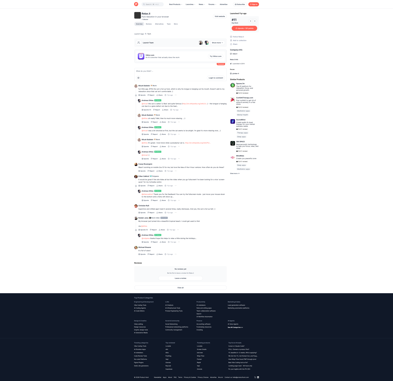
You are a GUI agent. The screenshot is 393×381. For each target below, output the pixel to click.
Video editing (138, 324)
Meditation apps (243, 111)
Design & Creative (140, 321)
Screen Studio (201, 349)
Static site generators (141, 366)
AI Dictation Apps (140, 349)
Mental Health (242, 115)
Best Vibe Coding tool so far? (238, 362)
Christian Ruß (143, 206)
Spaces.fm (240, 83)
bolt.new (200, 352)
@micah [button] (145, 104)
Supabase (169, 369)
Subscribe (241, 4)
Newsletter (157, 377)
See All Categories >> (235, 327)
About (170, 377)
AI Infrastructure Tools (172, 308)
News (201, 4)
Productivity (201, 302)
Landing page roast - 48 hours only (240, 366)
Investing (200, 330)
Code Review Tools (140, 356)
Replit (199, 362)
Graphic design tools (141, 330)
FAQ (175, 377)
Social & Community (172, 321)
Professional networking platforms (176, 327)
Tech (149, 34)
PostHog (168, 356)
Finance (199, 321)
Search (199, 314)
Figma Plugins (138, 362)
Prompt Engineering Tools (173, 311)
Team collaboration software (206, 311)
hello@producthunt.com (241, 377)
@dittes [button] (145, 118)
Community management (173, 330)
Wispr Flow (200, 356)
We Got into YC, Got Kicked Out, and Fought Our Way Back (243, 356)
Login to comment (216, 78)
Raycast (168, 366)
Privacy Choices (203, 377)
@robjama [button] (146, 238)
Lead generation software (236, 305)
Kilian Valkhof (143, 176)
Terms (180, 377)
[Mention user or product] (138, 78)
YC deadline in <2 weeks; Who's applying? (242, 352)
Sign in (254, 4)
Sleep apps (241, 137)
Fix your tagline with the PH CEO (239, 369)
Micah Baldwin (144, 86)
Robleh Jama (143, 218)
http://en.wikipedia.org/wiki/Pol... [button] (198, 143)
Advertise (223, 4)
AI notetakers (201, 305)
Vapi (167, 359)
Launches (189, 4)
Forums (211, 4)
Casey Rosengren (145, 164)
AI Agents (231, 321)
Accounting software (203, 324)
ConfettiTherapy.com (244, 98)
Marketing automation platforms (238, 308)
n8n (167, 349)
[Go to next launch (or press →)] (255, 21)
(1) (147, 110)
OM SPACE (240, 142)
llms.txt (220, 377)
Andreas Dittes (148, 100)
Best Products (174, 4)
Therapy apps (242, 133)
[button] (175, 24)
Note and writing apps (204, 308)
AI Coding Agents (140, 308)
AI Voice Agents (233, 324)
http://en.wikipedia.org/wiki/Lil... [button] (194, 104)
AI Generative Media (141, 333)
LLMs (167, 302)
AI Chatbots (169, 305)
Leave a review (180, 278)
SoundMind (240, 120)
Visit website (220, 16)
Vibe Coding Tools (140, 305)
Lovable (168, 346)
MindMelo (240, 156)
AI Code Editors (139, 311)
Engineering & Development (144, 302)
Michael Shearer (144, 247)
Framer (199, 359)
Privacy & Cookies (190, 377)
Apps (164, 377)
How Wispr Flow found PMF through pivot (242, 359)
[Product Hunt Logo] (136, 4)
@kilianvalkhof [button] (147, 194)
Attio (167, 352)
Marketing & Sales (234, 302)
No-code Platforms (140, 359)
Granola (168, 362)
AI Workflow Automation (204, 316)
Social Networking (171, 324)
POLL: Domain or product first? (238, 349)
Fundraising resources (204, 327)
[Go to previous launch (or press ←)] (251, 21)
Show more (216, 43)
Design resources (140, 327)
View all (180, 288)
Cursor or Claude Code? (236, 346)
